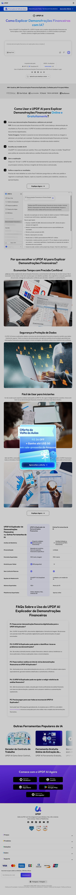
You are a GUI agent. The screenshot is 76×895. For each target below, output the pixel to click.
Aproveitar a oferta (37, 465)
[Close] (38, 473)
